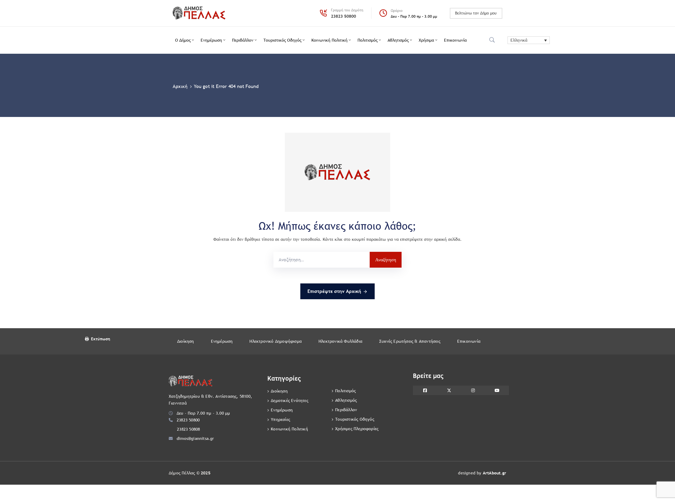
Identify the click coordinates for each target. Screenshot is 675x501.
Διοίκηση (185, 341)
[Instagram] (473, 390)
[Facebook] (425, 390)
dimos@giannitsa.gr (195, 438)
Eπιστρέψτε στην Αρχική (334, 291)
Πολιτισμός (368, 40)
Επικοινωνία (455, 40)
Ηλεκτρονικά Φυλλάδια (340, 341)
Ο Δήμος (183, 40)
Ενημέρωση (211, 40)
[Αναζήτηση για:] (321, 260)
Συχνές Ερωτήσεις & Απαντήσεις (409, 341)
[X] (449, 390)
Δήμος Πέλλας (182, 472)
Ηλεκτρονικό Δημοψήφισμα (275, 341)
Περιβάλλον (242, 40)
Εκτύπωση (100, 339)
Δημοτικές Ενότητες (289, 400)
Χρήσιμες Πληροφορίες (356, 428)
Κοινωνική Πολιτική (329, 40)
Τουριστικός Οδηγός (282, 40)
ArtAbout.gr (494, 472)
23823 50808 (188, 429)
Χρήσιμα (426, 40)
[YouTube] (497, 390)
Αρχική (180, 86)
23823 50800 (343, 16)
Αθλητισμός (398, 40)
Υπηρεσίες (280, 419)
